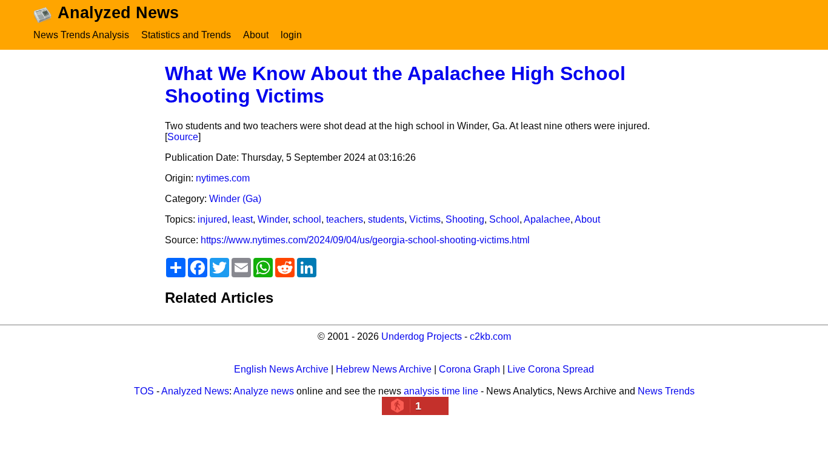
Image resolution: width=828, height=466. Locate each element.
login (291, 35)
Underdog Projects (421, 336)
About (256, 35)
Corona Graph (469, 369)
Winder (273, 219)
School (504, 219)
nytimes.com (223, 178)
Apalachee (547, 219)
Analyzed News (195, 391)
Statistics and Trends (186, 35)
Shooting (465, 219)
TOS (144, 391)
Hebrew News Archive (384, 369)
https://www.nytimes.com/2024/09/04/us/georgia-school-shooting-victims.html (365, 240)
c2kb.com (490, 336)
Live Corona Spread (550, 369)
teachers (344, 219)
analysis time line (441, 391)
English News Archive (281, 369)
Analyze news (263, 391)
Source (182, 137)
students (386, 219)
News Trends (666, 391)
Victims (425, 219)
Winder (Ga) (235, 199)
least (242, 219)
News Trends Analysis (81, 35)
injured (212, 219)
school (307, 219)
